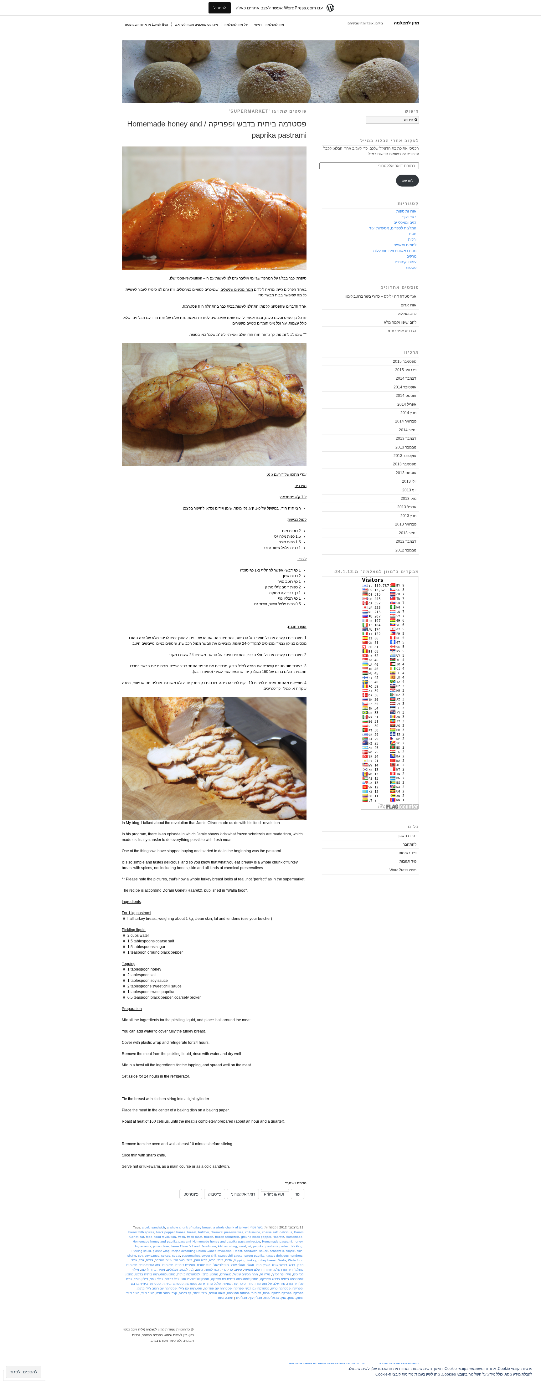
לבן (192, 1269)
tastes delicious (277, 1255)
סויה (251, 1283)
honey (298, 1241)
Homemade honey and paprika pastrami (162, 1241)
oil (249, 1246)
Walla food (295, 1260)
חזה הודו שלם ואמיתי (258, 1269)
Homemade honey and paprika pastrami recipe (226, 1241)
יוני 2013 (409, 490)
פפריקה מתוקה (281, 1293)
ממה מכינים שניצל (245, 1274)
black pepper (165, 1232)
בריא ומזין (200, 1260)
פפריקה (298, 1293)
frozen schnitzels (227, 1236)
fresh (181, 1236)
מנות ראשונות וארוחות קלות (394, 251)
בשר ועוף (256, 1227)
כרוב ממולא (407, 313)
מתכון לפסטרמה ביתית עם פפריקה (234, 1279)
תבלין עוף (255, 1297)
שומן (291, 1297)
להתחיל (220, 7)
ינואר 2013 (407, 533)
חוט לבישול (221, 1265)
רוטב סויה (163, 1293)
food (149, 1236)
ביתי (220, 1260)
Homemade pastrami (277, 1241)
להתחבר (409, 844)
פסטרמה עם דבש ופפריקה (251, 1288)
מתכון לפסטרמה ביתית (193, 1274)
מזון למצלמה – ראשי (269, 24)
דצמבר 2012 (406, 541)
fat (142, 1236)
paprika (258, 1246)
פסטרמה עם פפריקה (218, 1288)
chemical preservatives (227, 1232)
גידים (149, 1260)
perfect (285, 1246)
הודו (258, 1265)
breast (191, 1232)
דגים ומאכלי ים (405, 222)
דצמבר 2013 (406, 438)
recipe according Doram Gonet (194, 1251)
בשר (189, 1260)
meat (242, 1246)
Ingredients (143, 1246)
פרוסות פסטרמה (238, 1293)
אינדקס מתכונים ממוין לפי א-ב (196, 24)
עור (235, 1283)
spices (165, 1255)
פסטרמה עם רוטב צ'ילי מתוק (157, 1288)
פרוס (266, 1293)
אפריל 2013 (406, 507)
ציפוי (196, 1293)
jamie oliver (161, 1246)
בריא (212, 1260)
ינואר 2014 (407, 430)
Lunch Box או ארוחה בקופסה (146, 24)
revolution (225, 1251)
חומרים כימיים (185, 1265)
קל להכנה (185, 1293)
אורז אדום (408, 305)
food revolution (165, 1236)
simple (290, 1251)
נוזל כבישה (172, 1279)
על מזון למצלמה (236, 24)
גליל (141, 1260)
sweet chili (209, 1255)
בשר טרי (179, 1260)
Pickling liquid (141, 1251)
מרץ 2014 (408, 413)
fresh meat (194, 1236)
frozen (208, 1236)
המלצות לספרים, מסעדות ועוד (392, 228)
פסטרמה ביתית (172, 1283)
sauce (263, 1251)
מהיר (161, 1269)
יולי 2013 (409, 481)
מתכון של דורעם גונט (195, 1279)
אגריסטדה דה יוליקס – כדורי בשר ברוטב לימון (380, 296)
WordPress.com (402, 870)
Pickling (296, 1246)
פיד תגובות (407, 861)
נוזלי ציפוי (156, 1279)
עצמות (227, 1283)
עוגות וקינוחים (405, 262)
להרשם (407, 180)
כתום (199, 1269)
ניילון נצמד (141, 1279)
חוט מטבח (204, 1265)
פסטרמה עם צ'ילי (190, 1288)
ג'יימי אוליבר (163, 1260)
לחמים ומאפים (405, 245)
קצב (174, 1293)
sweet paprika (255, 1255)
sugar (176, 1255)
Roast (238, 1251)
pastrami (271, 1246)
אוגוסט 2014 (406, 395)
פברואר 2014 (405, 421)
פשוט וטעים (217, 1293)
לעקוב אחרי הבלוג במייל (389, 140)
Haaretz (278, 1236)
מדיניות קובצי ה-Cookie (394, 1374)
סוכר (243, 1283)
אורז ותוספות (406, 211)
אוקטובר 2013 (405, 456)
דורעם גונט (279, 1265)
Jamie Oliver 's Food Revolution (193, 1246)
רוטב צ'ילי (147, 1293)
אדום (228, 1260)
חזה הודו (167, 1265)
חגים (412, 234)
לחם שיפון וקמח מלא (400, 322)
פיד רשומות (407, 853)
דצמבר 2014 (406, 378)
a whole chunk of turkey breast (189, 1227)
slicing (131, 1255)
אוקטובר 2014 (405, 387)
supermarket (191, 1255)
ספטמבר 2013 (404, 464)
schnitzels (277, 1251)
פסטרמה (191, 1283)
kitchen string (227, 1246)
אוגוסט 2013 (406, 473)
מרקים (411, 256)
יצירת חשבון (407, 835)
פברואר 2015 (405, 370)
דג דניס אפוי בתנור (401, 331)
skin (299, 1251)
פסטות (411, 267)
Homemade (294, 1236)
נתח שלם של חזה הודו (270, 1283)
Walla (282, 1260)
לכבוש (184, 1269)
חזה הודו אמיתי (149, 1265)
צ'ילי (204, 1293)
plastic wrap (161, 1251)
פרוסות (256, 1293)
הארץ (266, 1265)
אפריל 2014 (406, 404)
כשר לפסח (212, 1269)
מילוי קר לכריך (281, 1274)
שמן (283, 1297)
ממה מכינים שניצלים (236, 289)
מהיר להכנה (149, 1269)
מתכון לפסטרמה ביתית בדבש (155, 1274)
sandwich (250, 1251)
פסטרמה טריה (281, 1288)
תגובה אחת (225, 1297)
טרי (230, 1269)
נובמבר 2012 (405, 550)
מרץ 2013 (408, 516)
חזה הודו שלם (283, 1269)
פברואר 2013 (405, 524)
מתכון (214, 1274)
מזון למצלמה (406, 22)
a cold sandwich (153, 1227)
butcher (203, 1232)
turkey (251, 1260)
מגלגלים (172, 1269)
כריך (223, 1269)
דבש (292, 1265)
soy (140, 1255)
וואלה (250, 1265)
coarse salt (270, 1232)
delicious (286, 1232)
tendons (296, 1255)
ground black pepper (256, 1236)
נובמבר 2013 (405, 447)
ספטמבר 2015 (404, 361)
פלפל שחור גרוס (210, 1283)
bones (180, 1232)
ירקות (412, 239)
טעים (238, 1269)
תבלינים (241, 1297)
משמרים (225, 1274)
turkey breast (267, 1260)
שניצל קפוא (271, 1297)
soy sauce (152, 1255)
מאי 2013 (408, 498)
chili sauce (252, 1232)
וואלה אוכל (238, 1265)
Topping (239, 1260)
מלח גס (265, 1274)
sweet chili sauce (230, 1255)
